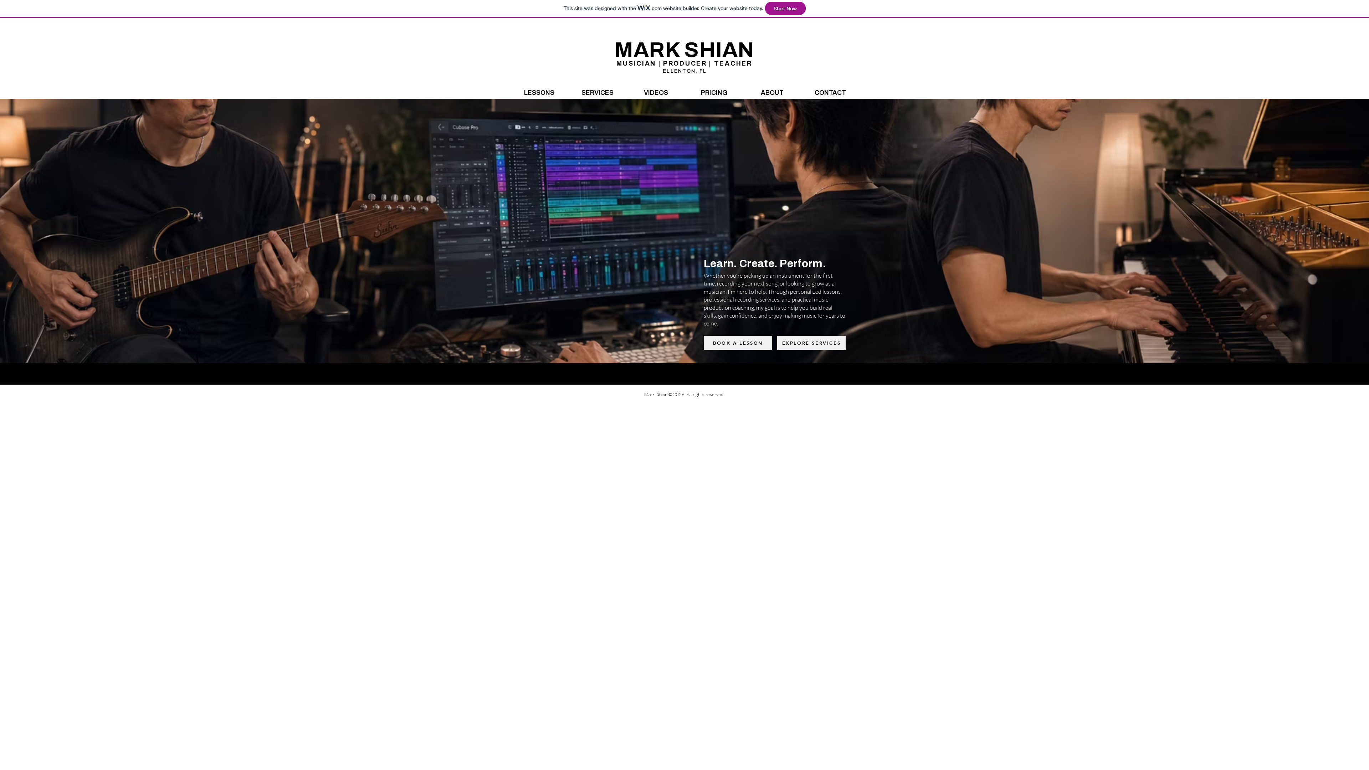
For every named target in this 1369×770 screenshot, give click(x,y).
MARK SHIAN (684, 50)
